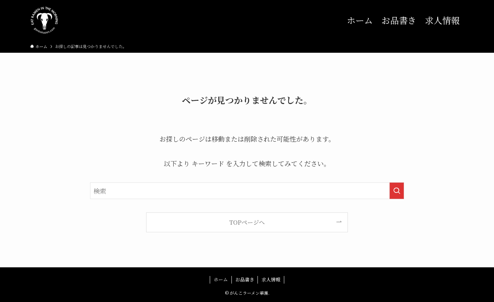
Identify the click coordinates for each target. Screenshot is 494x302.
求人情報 (270, 279)
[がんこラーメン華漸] (44, 20)
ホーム (221, 279)
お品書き (244, 279)
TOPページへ (247, 222)
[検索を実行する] (396, 190)
